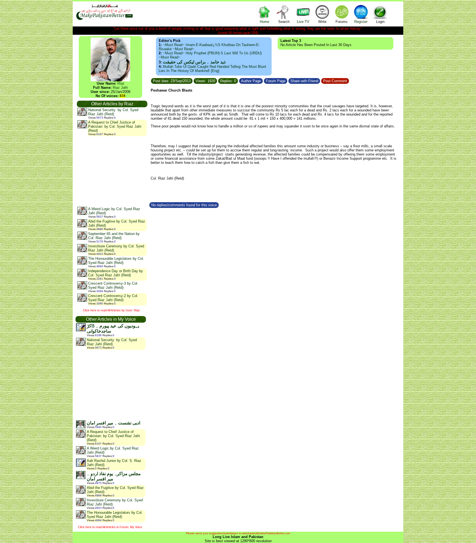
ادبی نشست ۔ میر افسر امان (113, 423)
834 (122, 96)
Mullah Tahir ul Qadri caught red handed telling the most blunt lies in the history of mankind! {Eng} (212, 69)
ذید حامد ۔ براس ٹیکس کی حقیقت (194, 62)
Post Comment (335, 81)
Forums (342, 22)
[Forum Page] (287, 80)
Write (322, 22)
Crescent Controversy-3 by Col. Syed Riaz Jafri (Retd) (113, 285)
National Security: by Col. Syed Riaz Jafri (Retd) (113, 112)
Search (284, 22)
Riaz (121, 83)
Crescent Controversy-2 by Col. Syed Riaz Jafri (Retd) (113, 298)
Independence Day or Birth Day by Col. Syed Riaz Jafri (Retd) (115, 273)
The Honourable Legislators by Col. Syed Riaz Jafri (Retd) (116, 260)
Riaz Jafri (120, 87)
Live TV (303, 22)
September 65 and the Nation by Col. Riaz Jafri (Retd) (114, 236)
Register (360, 22)
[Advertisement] (111, 171)
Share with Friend (304, 81)
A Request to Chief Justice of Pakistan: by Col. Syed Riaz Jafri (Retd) (114, 126)
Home (264, 22)
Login (380, 22)
